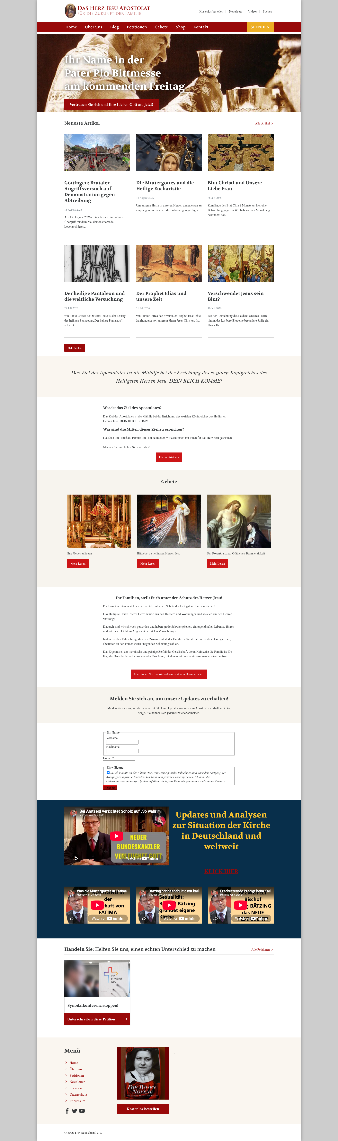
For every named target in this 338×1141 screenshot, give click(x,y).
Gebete (161, 27)
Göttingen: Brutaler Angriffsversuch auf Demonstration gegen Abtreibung (89, 192)
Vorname (112, 738)
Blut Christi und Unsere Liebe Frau (235, 186)
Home (71, 27)
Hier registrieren (169, 457)
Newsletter (77, 1081)
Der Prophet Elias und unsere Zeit (161, 296)
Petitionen (137, 27)
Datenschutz (78, 1094)
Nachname (113, 746)
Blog (114, 27)
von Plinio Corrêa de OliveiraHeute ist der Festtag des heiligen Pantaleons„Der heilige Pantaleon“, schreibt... (95, 320)
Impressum (77, 1100)
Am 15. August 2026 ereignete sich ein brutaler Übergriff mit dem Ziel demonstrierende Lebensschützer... (93, 221)
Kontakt (201, 27)
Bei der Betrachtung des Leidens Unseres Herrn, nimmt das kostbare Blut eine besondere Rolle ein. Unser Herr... (238, 320)
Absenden (110, 787)
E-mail (108, 758)
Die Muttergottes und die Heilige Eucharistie (165, 186)
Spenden (260, 27)
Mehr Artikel (75, 348)
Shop (181, 27)
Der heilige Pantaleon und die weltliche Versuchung (94, 296)
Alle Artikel (263, 123)
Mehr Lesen (78, 563)
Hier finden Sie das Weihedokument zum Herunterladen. (169, 674)
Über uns (93, 27)
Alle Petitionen (261, 949)
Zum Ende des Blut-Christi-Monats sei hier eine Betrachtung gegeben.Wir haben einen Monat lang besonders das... (239, 210)
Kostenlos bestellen (143, 1109)
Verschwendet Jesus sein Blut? (236, 296)
